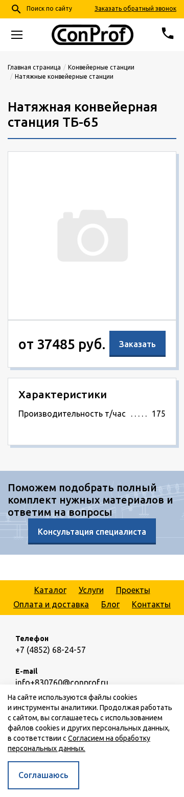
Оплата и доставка (51, 604)
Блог (110, 604)
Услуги (91, 590)
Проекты (133, 590)
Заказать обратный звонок (135, 8)
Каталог (50, 590)
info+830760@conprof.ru (61, 682)
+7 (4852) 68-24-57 (50, 649)
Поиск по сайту (41, 9)
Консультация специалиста (92, 531)
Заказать (137, 344)
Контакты (151, 604)
